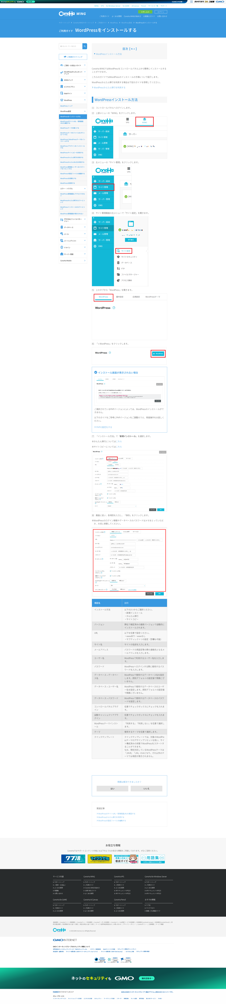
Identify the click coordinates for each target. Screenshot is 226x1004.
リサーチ (119, 998)
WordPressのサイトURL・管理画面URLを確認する (116, 813)
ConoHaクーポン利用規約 (101, 922)
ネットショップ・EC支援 (74, 998)
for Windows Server (113, 6)
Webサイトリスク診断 (109, 949)
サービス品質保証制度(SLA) (104, 924)
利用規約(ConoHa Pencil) (162, 922)
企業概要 (151, 924)
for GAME (126, 6)
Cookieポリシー (142, 924)
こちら (119, 441)
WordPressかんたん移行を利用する (109, 87)
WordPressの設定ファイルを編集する (112, 820)
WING (96, 6)
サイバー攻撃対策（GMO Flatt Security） (112, 951)
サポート (164, 6)
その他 (159, 998)
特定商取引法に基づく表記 (70, 924)
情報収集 (126, 998)
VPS (102, 6)
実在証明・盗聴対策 (58, 951)
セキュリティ (97, 998)
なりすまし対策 (130, 951)
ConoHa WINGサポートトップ (83, 22)
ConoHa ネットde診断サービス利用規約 (123, 922)
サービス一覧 (153, 6)
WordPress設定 (126, 22)
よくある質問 (117, 16)
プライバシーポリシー (129, 924)
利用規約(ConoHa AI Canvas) (144, 922)
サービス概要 (159, 924)
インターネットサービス (59, 998)
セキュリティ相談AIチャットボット (127, 949)
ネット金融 (134, 998)
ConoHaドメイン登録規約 (67, 922)
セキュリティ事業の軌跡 (142, 951)
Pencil (143, 6)
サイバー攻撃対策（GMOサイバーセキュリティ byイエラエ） (82, 951)
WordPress (114, 22)
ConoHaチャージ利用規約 (84, 922)
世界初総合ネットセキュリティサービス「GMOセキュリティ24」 (70, 949)
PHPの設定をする (104, 427)
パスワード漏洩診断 (95, 949)
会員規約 (55, 922)
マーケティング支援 (109, 998)
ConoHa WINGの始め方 (132, 16)
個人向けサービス (151, 998)
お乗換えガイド (149, 16)
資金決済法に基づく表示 (87, 924)
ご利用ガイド (104, 16)
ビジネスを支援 (88, 998)
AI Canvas (135, 6)
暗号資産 (141, 998)
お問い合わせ (162, 16)
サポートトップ (64, 22)
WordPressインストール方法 (109, 53)
